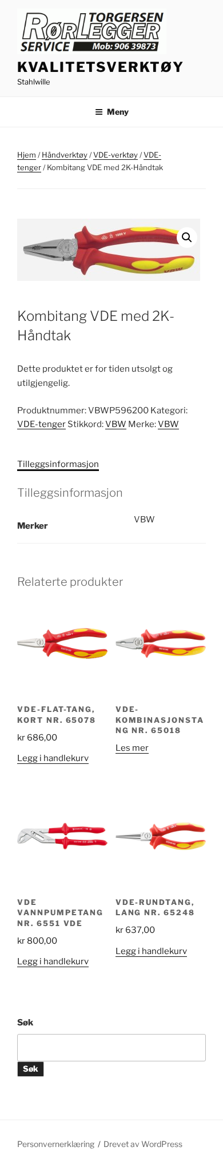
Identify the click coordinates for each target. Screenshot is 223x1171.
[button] (187, 237)
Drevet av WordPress (142, 1144)
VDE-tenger (41, 424)
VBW (115, 424)
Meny (118, 111)
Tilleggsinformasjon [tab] (58, 464)
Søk (25, 1022)
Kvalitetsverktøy (100, 67)
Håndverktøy (64, 154)
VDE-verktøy (115, 154)
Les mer (132, 748)
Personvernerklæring (55, 1144)
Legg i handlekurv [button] (53, 758)
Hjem (26, 154)
